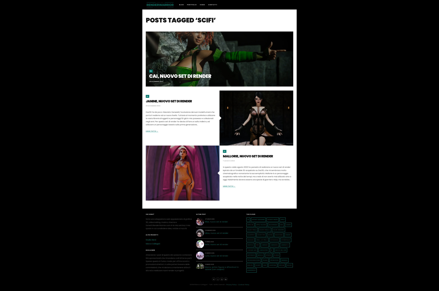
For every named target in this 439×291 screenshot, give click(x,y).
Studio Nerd (151, 240)
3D (151, 71)
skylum (281, 265)
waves (289, 265)
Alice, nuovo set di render (216, 233)
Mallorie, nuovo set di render (248, 156)
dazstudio (279, 235)
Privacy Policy (231, 284)
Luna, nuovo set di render (216, 256)
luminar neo (252, 250)
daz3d (270, 235)
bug (281, 225)
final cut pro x (262, 240)
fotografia (274, 240)
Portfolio (192, 5)
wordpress (251, 270)
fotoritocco (285, 240)
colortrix (251, 235)
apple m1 (250, 225)
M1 (272, 250)
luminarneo (263, 250)
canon (288, 225)
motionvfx (251, 255)
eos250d (250, 240)
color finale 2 (265, 230)
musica (260, 255)
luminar (265, 245)
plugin (276, 255)
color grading (278, 230)
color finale (252, 230)
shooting (272, 265)
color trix (261, 235)
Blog (181, 5)
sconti (258, 265)
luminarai (274, 245)
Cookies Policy (243, 284)
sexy (264, 265)
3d (248, 220)
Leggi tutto (152, 131)
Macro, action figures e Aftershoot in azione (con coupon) (222, 268)
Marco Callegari (153, 243)
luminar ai (285, 245)
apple (283, 220)
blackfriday (273, 225)
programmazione (253, 260)
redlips (250, 265)
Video (202, 5)
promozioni (274, 260)
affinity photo (273, 220)
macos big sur (280, 250)
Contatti (212, 5)
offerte (268, 255)
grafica (250, 245)
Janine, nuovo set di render (169, 101)
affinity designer (258, 220)
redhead (285, 260)
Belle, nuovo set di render (216, 244)
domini (287, 235)
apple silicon (261, 225)
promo (265, 260)
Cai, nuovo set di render (180, 76)
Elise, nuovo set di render (216, 222)
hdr (257, 245)
